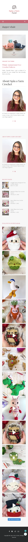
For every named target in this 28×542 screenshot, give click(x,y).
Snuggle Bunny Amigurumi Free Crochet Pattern (18, 183)
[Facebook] (13, 121)
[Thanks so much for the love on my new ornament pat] (14, 238)
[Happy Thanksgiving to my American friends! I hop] (14, 456)
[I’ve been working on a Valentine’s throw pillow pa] (14, 408)
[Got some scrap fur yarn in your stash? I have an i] (14, 335)
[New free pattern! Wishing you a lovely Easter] (14, 311)
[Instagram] (15, 121)
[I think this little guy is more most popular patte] (14, 432)
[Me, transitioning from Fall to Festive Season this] (14, 384)
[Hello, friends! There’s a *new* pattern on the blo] (14, 287)
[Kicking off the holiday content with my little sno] (14, 505)
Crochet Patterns (8, 61)
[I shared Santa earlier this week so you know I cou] (14, 481)
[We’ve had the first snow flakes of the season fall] (14, 359)
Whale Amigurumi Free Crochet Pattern (11, 66)
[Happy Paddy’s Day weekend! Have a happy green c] (14, 262)
